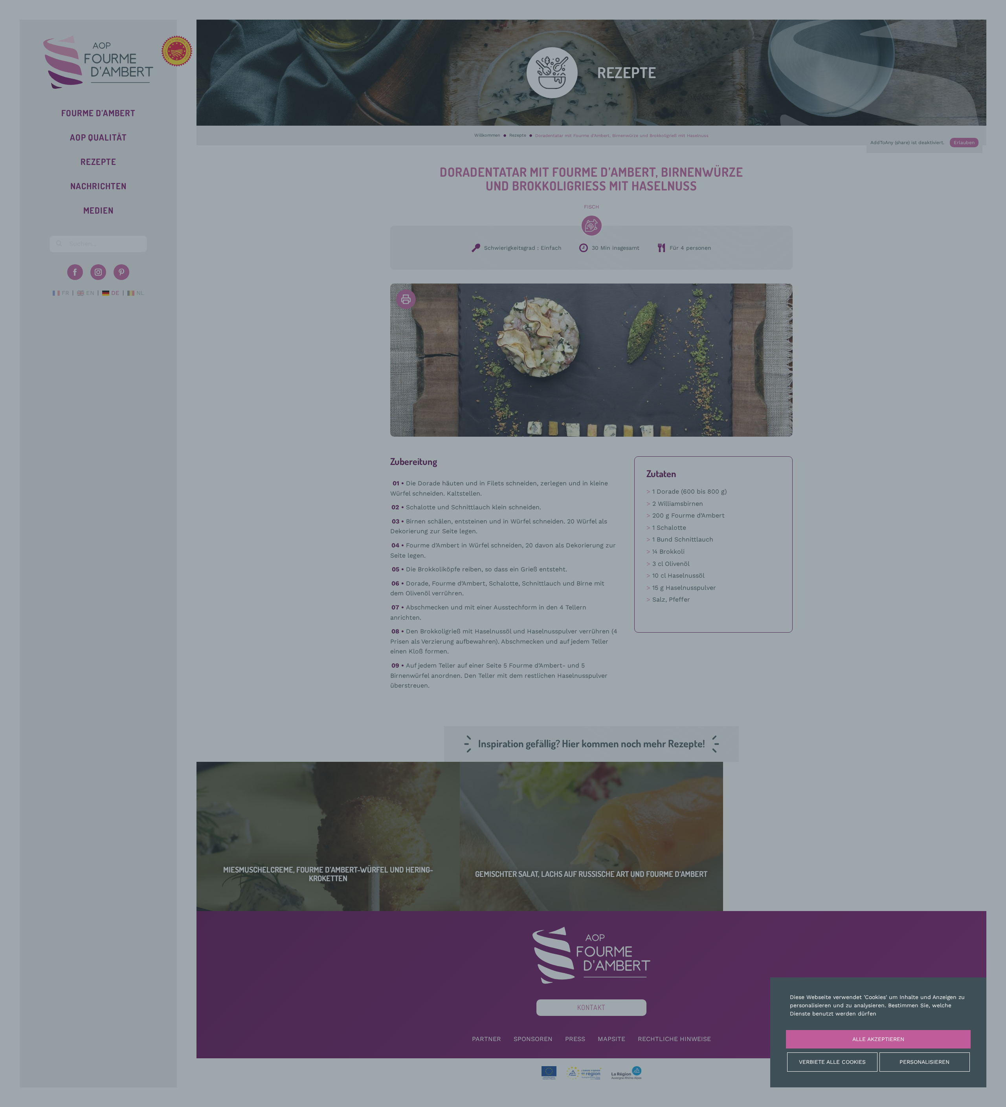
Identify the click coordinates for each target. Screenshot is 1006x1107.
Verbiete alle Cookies (832, 1062)
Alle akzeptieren (878, 1039)
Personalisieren (924, 1062)
